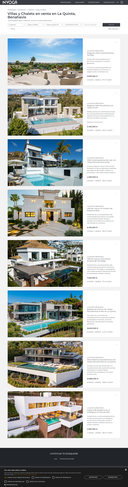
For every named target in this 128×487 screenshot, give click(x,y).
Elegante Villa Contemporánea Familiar (100, 54)
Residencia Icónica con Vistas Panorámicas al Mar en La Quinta (101, 310)
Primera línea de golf (67, 459)
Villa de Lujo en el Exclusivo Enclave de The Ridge (98, 260)
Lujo (55, 459)
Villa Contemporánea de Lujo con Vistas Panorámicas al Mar (101, 161)
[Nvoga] (10, 2)
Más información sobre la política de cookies (25, 474)
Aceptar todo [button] (93, 477)
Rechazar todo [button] (112, 477)
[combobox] (16, 25)
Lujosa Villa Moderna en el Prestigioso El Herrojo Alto (98, 411)
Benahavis (21, 10)
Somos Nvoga (109, 2)
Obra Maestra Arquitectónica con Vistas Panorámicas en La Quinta (101, 361)
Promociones (93, 2)
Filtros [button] (13, 29)
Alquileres (79, 2)
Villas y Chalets (41, 10)
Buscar (111, 25)
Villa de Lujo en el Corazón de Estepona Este (99, 209)
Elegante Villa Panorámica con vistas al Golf (100, 106)
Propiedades (65, 2)
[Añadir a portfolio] (117, 41)
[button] (42, 485)
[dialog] (64, 477)
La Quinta (30, 10)
